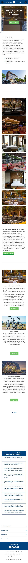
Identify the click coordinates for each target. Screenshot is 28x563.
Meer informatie (8, 253)
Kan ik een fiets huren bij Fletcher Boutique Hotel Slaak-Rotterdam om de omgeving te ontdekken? (13, 488)
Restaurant (14, 308)
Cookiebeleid (19, 551)
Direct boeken (14, 22)
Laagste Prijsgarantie (11, 556)
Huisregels (18, 556)
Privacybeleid (15, 553)
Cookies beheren (8, 553)
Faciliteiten (14, 353)
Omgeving (14, 400)
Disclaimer (21, 553)
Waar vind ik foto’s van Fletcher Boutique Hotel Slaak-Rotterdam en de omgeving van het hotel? (13, 476)
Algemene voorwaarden (10, 551)
